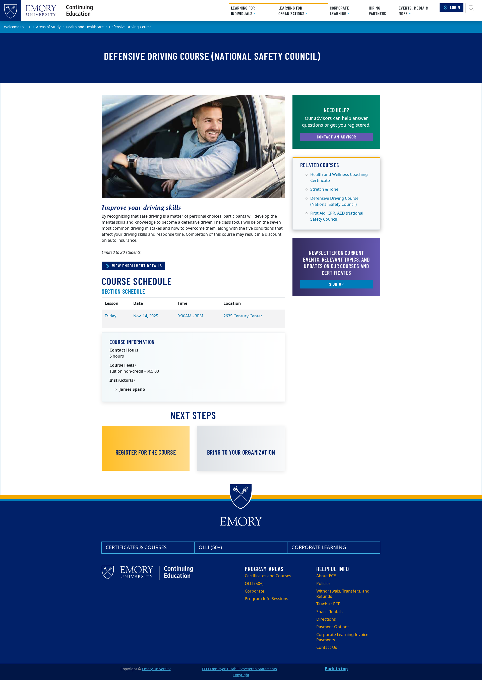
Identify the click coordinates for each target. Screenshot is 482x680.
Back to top (336, 669)
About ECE (326, 576)
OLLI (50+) (210, 547)
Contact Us (326, 648)
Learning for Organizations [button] (301, 10)
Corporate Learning (318, 547)
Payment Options (332, 627)
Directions (326, 619)
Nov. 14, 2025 (145, 316)
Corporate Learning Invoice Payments (342, 637)
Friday (110, 316)
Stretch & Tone (324, 189)
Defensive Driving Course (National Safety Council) (334, 202)
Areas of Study (48, 27)
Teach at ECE (328, 604)
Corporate (254, 591)
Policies (323, 584)
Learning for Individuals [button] (251, 10)
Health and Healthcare (85, 27)
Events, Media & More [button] (414, 10)
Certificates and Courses (268, 576)
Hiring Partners (377, 10)
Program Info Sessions (266, 599)
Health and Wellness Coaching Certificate (339, 178)
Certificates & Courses (136, 547)
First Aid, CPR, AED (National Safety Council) (336, 216)
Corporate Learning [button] (339, 10)
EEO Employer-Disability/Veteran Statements (239, 669)
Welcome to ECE (17, 27)
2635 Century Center (242, 316)
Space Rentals (329, 612)
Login (455, 7)
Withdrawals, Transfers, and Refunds (343, 594)
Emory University (156, 669)
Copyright (241, 675)
